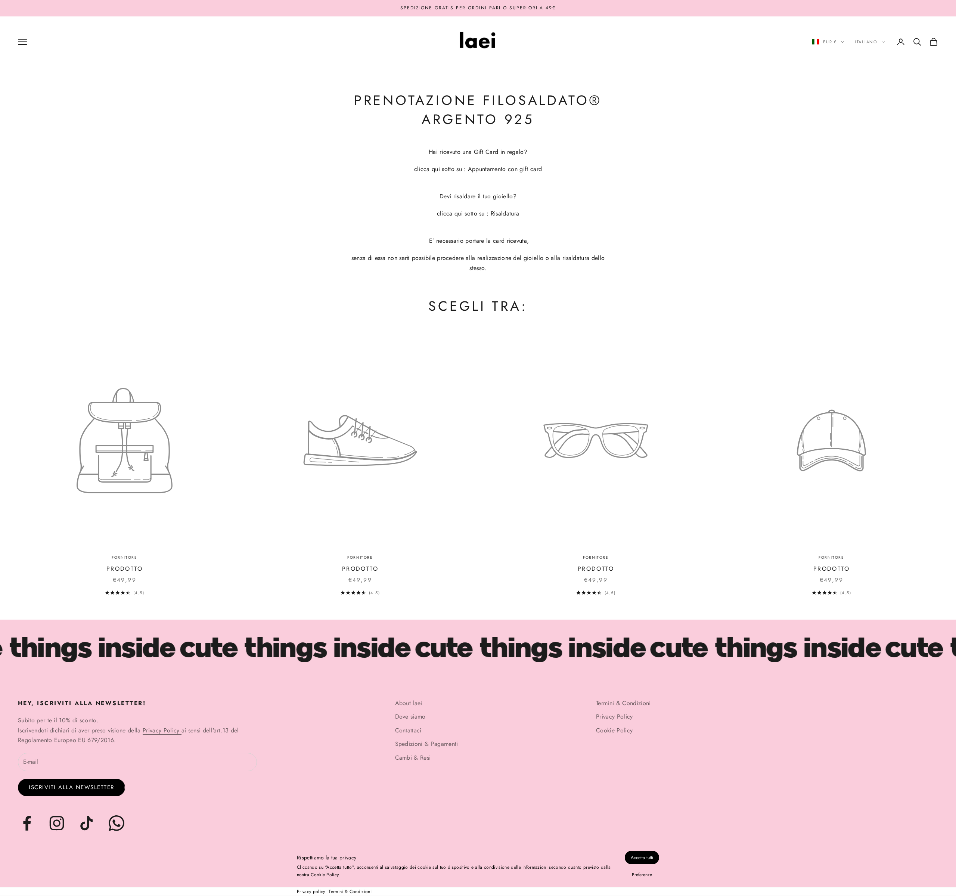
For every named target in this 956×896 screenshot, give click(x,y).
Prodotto (124, 568)
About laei (408, 703)
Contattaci (408, 730)
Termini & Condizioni (350, 891)
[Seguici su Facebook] (27, 823)
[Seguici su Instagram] (57, 823)
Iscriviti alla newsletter (71, 787)
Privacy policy (311, 891)
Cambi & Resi (413, 757)
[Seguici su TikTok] (87, 823)
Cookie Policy (614, 730)
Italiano (866, 42)
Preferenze (642, 874)
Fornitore (124, 557)
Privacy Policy (162, 730)
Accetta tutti (642, 857)
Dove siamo (410, 716)
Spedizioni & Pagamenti (426, 744)
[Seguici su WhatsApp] (116, 823)
